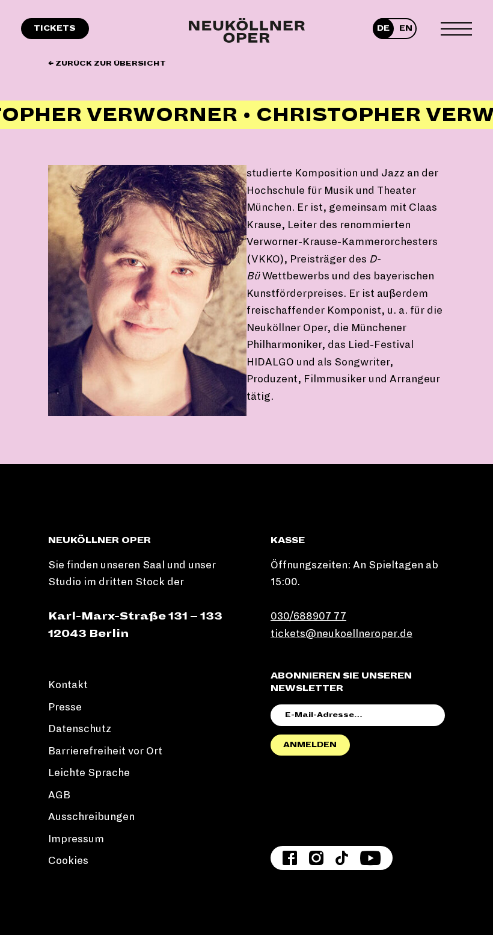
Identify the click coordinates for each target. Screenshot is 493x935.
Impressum (76, 839)
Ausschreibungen (91, 816)
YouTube (370, 858)
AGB (59, 795)
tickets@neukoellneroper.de (341, 633)
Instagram (316, 858)
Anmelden (310, 745)
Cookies (68, 860)
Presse (65, 707)
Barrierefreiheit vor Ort (105, 751)
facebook (290, 858)
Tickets (55, 28)
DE (383, 28)
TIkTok (341, 858)
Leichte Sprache (89, 772)
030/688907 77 (308, 616)
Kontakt (68, 685)
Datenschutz (79, 729)
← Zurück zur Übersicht (107, 63)
